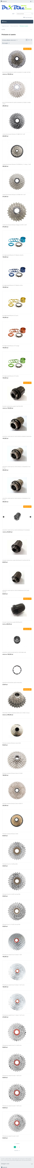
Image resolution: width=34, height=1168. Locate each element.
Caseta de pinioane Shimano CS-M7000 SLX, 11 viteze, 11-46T (16, 164)
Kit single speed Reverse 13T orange (10, 345)
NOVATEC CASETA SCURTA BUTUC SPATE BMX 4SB (14, 652)
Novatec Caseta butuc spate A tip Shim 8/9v (12, 406)
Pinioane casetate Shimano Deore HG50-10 (12, 803)
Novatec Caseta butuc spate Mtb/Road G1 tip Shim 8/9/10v (16, 560)
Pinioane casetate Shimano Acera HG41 (11, 743)
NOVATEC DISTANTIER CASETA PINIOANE (12, 682)
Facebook (4, 1)
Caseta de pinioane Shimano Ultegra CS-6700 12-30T (14, 225)
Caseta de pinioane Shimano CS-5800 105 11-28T (13, 134)
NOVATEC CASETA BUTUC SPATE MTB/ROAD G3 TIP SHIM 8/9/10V (15, 591)
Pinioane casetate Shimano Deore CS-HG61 (12, 773)
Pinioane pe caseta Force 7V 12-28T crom (12, 1045)
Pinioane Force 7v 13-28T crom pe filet (11, 924)
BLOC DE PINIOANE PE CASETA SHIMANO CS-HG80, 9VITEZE (16, 72)
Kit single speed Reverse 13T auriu (10, 315)
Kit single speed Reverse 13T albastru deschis (12, 255)
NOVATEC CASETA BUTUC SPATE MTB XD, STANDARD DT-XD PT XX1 (16, 467)
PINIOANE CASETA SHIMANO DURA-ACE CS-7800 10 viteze (15, 713)
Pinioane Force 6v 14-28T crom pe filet (11, 894)
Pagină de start (5, 26)
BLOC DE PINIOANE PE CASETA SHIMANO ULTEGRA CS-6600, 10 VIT (16, 103)
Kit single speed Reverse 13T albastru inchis (12, 285)
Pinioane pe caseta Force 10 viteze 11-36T (12, 954)
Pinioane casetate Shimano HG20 (10, 833)
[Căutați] (32, 14)
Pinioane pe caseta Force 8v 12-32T (10, 1136)
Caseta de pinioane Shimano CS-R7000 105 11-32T (14, 194)
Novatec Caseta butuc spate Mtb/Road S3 (12, 622)
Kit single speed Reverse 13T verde (10, 376)
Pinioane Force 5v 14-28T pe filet (10, 864)
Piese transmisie (14, 26)
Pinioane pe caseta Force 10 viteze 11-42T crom (13, 985)
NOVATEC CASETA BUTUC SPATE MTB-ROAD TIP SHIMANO (16, 530)
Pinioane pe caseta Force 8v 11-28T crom (11, 1075)
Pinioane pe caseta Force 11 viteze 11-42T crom (13, 1015)
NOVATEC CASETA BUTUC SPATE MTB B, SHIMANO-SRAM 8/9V (16, 436)
